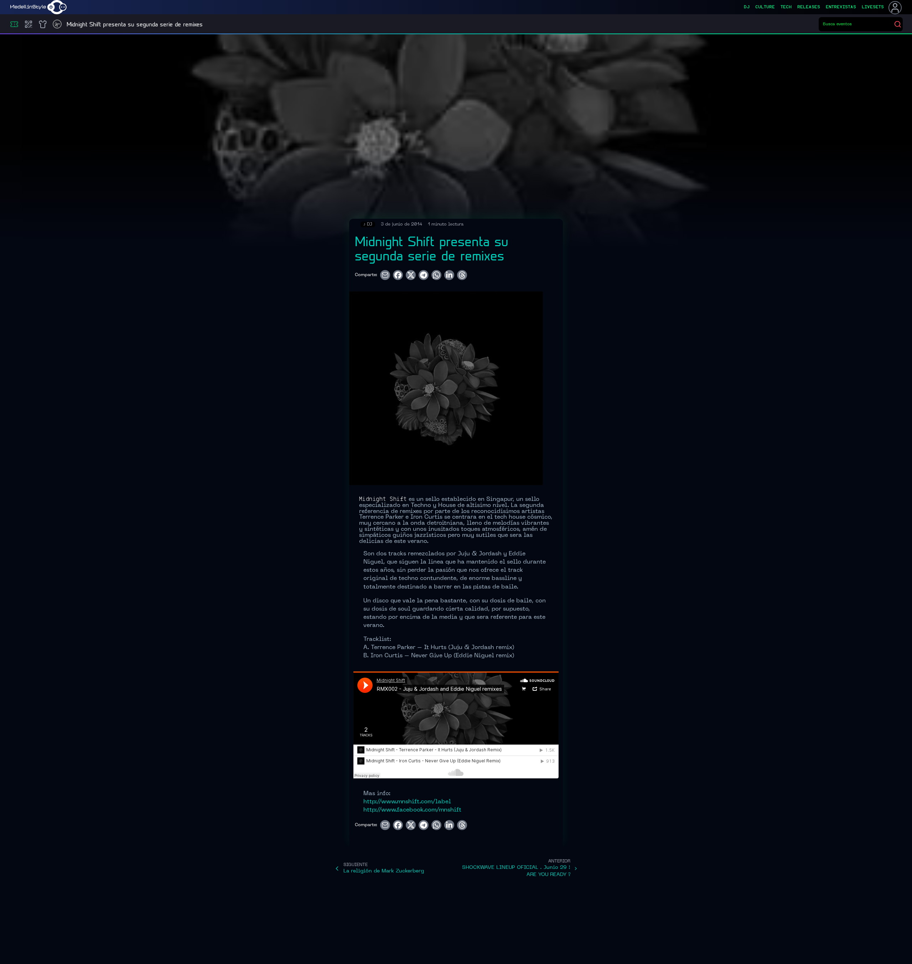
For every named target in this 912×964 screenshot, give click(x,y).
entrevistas (841, 7)
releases (808, 7)
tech (786, 7)
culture (765, 7)
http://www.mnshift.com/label (407, 802)
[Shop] (42, 24)
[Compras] (28, 24)
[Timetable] (57, 24)
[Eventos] (14, 24)
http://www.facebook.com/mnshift (412, 810)
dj (747, 7)
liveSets (873, 7)
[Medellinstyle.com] (38, 7)
